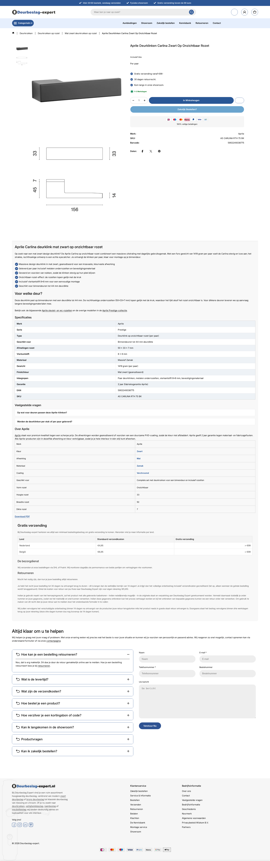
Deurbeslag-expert (29, 843)
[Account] (244, 12)
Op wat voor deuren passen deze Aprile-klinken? (42, 412)
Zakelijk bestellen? (187, 109)
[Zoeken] (191, 12)
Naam (141, 652)
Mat (138, 458)
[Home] (13, 33)
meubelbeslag (19, 809)
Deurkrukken (26, 33)
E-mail (203, 652)
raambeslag (50, 806)
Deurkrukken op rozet (49, 33)
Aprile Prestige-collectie (114, 310)
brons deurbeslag (35, 799)
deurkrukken (18, 806)
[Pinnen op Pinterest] (159, 151)
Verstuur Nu (150, 725)
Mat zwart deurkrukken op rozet (81, 33)
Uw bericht (144, 682)
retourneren (44, 665)
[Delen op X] (151, 151)
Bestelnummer (205, 667)
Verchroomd (143, 473)
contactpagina (53, 640)
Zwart (139, 451)
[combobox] (143, 12)
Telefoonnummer (147, 667)
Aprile (18, 435)
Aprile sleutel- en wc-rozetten (57, 310)
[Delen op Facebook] (142, 151)
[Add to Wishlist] (239, 100)
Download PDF (22, 516)
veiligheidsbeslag (34, 806)
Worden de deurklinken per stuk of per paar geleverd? (44, 421)
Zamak (140, 466)
